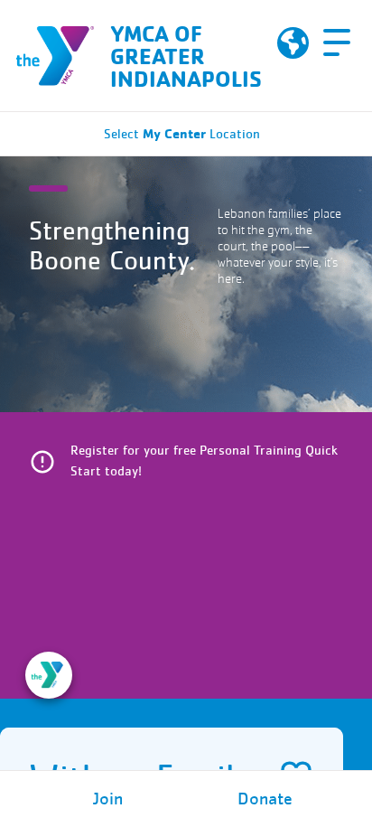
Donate (265, 799)
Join (108, 799)
